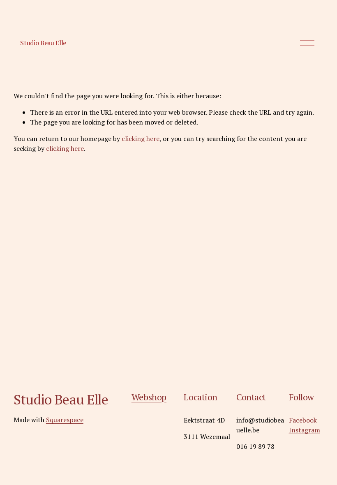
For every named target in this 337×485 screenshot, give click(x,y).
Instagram (304, 429)
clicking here (140, 138)
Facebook (303, 420)
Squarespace (64, 419)
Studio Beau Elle (43, 42)
